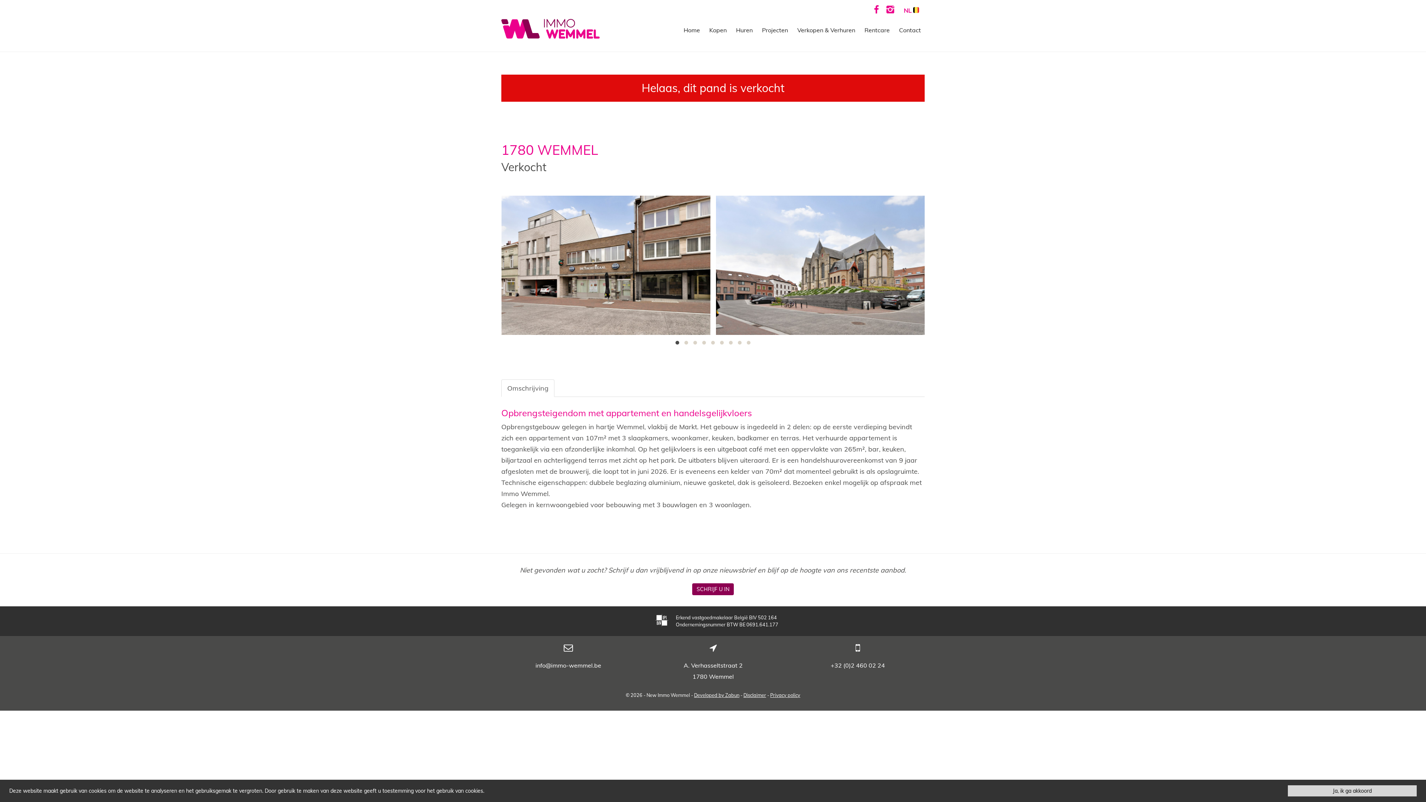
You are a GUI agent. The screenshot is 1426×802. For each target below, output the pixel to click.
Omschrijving (527, 388)
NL (908, 10)
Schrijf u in (713, 589)
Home (692, 30)
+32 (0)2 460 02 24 (858, 665)
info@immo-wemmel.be (568, 665)
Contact (910, 30)
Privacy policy (785, 695)
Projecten (775, 30)
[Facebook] (876, 9)
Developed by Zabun (716, 695)
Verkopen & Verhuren (826, 30)
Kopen (718, 30)
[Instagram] (890, 9)
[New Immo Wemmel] (550, 28)
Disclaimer (754, 695)
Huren (744, 30)
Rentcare (877, 30)
